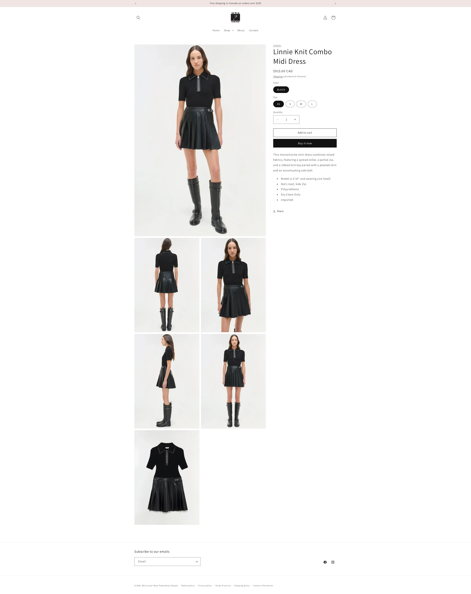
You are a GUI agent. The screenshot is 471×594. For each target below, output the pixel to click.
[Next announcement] (335, 3)
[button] (138, 18)
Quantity (277, 112)
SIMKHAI (277, 45)
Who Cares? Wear (150, 585)
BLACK (281, 89)
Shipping (278, 76)
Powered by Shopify (168, 585)
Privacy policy (205, 585)
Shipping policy (242, 585)
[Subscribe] (196, 561)
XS (278, 104)
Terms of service (223, 585)
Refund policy (187, 585)
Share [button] (280, 211)
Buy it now (305, 143)
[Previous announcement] (136, 3)
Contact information (263, 585)
